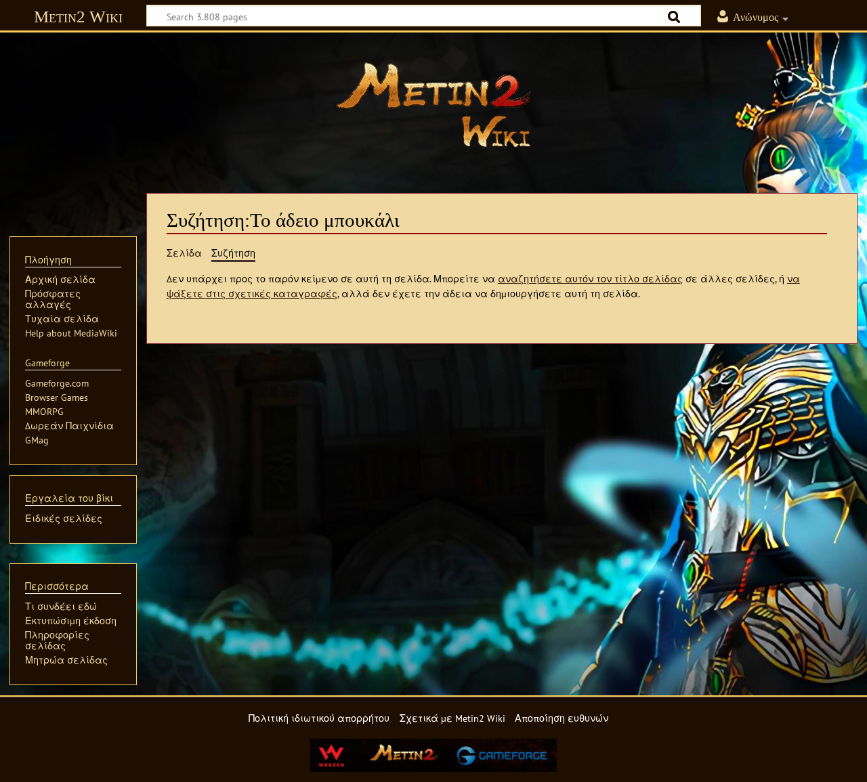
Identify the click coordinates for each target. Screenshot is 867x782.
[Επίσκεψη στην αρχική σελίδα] (433, 104)
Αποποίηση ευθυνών (561, 718)
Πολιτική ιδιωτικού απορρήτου (319, 718)
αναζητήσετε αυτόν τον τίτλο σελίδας (590, 278)
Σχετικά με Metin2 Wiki (452, 718)
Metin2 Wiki (78, 16)
